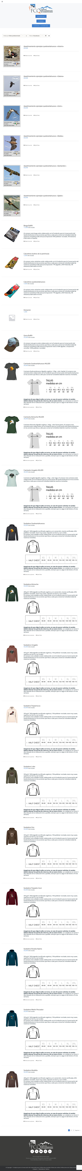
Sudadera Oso (29, 827)
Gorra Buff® (28, 336)
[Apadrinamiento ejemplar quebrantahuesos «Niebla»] (12, 146)
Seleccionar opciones (29, 407)
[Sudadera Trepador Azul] (12, 897)
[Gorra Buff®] (12, 345)
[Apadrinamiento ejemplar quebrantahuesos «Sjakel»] (12, 206)
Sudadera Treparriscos (32, 706)
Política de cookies (55, 1167)
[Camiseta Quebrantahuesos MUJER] (12, 371)
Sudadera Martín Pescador (33, 1010)
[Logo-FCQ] (41, 5)
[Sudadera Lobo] (12, 776)
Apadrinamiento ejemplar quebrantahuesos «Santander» (45, 166)
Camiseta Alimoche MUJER (34, 417)
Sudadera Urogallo (31, 645)
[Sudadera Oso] (12, 836)
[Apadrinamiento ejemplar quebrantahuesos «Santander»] (12, 176)
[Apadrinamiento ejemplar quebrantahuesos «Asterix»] (12, 56)
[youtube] (41, 1151)
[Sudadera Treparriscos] (12, 715)
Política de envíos (65, 1167)
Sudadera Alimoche (31, 584)
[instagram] (45, 1151)
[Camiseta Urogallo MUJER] (12, 478)
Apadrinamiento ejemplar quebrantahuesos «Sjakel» (43, 196)
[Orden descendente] (26, 35)
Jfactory (47, 1169)
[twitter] (36, 1151)
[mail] (50, 1151)
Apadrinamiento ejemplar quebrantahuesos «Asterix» (44, 46)
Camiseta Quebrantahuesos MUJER (37, 364)
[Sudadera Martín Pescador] (12, 1019)
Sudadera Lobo (29, 767)
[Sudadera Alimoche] (12, 593)
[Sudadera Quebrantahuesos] (12, 533)
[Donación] (12, 317)
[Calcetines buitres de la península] (12, 263)
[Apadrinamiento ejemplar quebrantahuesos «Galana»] (12, 86)
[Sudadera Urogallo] (12, 654)
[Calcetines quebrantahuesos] (12, 291)
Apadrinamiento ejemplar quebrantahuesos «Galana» (44, 76)
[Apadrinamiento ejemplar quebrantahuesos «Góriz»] (12, 116)
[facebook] (32, 1151)
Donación (27, 310)
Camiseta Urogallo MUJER (33, 470)
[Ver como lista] (49, 35)
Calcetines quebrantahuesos (34, 282)
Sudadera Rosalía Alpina (33, 949)
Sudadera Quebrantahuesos (34, 523)
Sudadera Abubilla (30, 1070)
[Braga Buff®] (12, 235)
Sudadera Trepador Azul (33, 888)
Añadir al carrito (28, 55)
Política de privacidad (45, 1167)
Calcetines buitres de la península (36, 254)
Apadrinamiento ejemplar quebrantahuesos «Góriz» (43, 106)
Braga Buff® (28, 226)
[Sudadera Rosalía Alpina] (12, 958)
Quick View (37, 55)
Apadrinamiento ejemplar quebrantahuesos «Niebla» (44, 136)
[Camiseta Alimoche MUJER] (12, 424)
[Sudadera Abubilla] (12, 1079)
